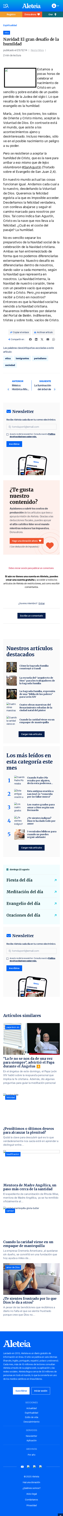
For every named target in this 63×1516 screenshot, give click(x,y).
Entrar (42, 603)
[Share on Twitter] (42, 339)
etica (8, 358)
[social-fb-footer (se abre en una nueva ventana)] (28, 1466)
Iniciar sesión (40, 1390)
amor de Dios (13, 1267)
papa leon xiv (12, 1027)
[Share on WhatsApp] (53, 339)
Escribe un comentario (31, 615)
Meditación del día (24, 891)
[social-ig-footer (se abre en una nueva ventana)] (40, 1466)
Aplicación (31, 1440)
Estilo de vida (31, 1417)
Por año (31, 1454)
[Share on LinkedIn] (36, 339)
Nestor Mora (37, 50)
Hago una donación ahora (24, 540)
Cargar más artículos (31, 734)
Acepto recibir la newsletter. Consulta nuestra (32, 435)
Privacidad (31, 1505)
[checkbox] (7, 434)
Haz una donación (31, 1482)
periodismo (40, 358)
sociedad (10, 365)
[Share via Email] (48, 339)
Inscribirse (14, 443)
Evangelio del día (23, 903)
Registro (11, 14)
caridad (10, 1210)
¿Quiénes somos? (31, 1488)
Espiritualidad (10, 25)
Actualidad (31, 1408)
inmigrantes (22, 358)
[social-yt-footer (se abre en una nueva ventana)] (22, 1466)
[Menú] (11, 6)
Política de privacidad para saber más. (32, 435)
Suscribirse (21, 1390)
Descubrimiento (32, 1421)
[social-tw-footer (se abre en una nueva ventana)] (34, 1466)
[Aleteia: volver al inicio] (31, 6)
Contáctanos (31, 1499)
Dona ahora (30, 14)
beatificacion (12, 1154)
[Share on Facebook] (30, 339)
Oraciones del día (23, 915)
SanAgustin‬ (31, 167)
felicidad (10, 1097)
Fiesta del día (19, 880)
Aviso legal (31, 1493)
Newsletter (31, 1436)
